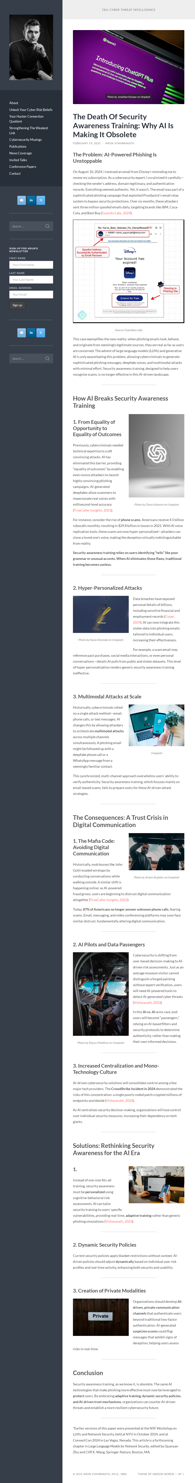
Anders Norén (163, 1474)
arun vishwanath (119, 143)
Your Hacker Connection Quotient (26, 118)
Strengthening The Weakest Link (28, 130)
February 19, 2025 (87, 143)
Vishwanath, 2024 (119, 1100)
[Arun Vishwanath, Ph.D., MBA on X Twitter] (40, 200)
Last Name (17, 273)
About (13, 103)
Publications (17, 146)
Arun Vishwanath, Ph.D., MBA (105, 1474)
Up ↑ (181, 1474)
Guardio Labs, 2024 (116, 213)
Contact (15, 173)
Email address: (20, 287)
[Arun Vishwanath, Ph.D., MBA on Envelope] (21, 200)
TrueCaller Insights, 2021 (92, 510)
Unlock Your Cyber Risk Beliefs (30, 110)
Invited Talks (18, 160)
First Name (17, 258)
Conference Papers (22, 167)
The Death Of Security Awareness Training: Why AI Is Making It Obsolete (123, 125)
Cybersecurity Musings (25, 140)
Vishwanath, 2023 (147, 1002)
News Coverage (20, 153)
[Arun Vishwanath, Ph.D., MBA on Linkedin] (31, 200)
